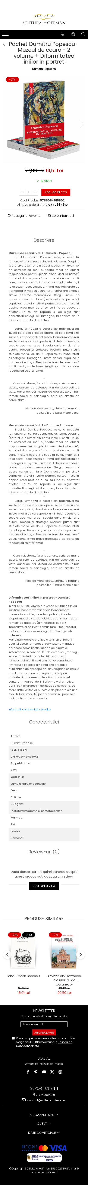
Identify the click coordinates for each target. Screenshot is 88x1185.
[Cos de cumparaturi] (73, 34)
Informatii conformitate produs (30, 709)
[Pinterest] (36, 1072)
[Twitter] (52, 1072)
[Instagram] (60, 1072)
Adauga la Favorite (26, 216)
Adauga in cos (56, 192)
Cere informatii (62, 216)
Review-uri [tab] (44, 852)
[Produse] (6, 35)
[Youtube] (44, 1072)
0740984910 (46, 1095)
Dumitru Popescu (44, 69)
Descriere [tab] (44, 240)
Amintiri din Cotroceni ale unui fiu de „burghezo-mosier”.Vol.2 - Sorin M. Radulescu (64, 979)
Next (81, 124)
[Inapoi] (3, 44)
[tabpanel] (44, 119)
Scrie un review (44, 886)
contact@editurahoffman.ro (46, 1100)
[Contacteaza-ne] (62, 34)
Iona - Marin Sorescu (23, 976)
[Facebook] (28, 1072)
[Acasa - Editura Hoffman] (44, 19)
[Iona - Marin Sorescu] (23, 950)
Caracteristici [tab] (44, 722)
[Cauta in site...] (83, 34)
